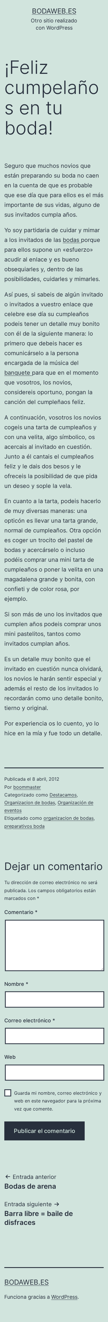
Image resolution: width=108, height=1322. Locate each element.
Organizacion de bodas (29, 802)
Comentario (20, 912)
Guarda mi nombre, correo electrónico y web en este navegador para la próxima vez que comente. (58, 1100)
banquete (18, 372)
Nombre (16, 984)
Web (10, 1057)
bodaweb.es (54, 11)
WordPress (64, 1297)
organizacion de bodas (68, 818)
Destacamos (63, 795)
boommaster (27, 787)
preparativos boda (24, 826)
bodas (72, 239)
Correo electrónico (29, 1020)
